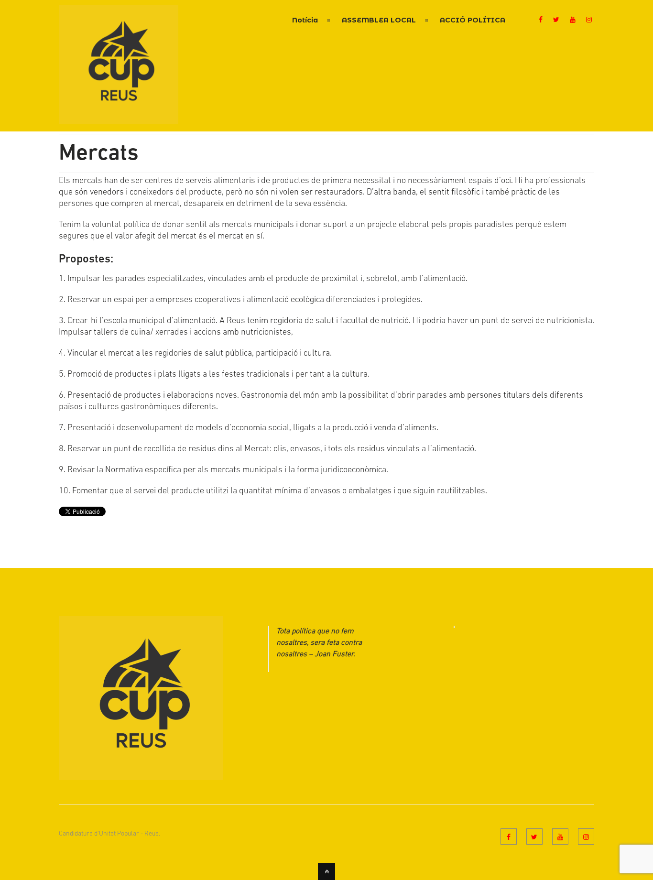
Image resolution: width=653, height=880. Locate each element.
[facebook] (540, 20)
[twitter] (556, 20)
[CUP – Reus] (118, 118)
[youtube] (572, 20)
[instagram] (589, 20)
